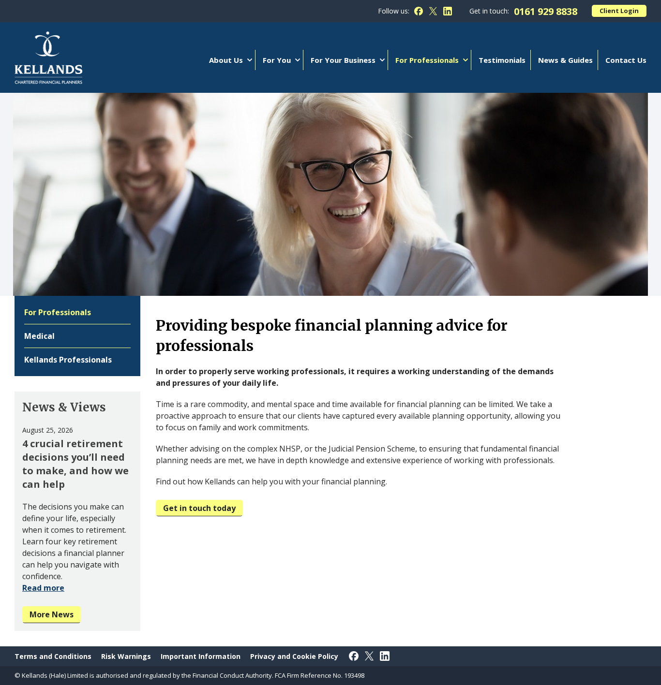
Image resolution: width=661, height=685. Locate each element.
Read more (43, 588)
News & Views (64, 407)
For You (277, 60)
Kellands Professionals (68, 359)
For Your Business (343, 60)
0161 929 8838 (545, 11)
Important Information (200, 656)
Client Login (619, 10)
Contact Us (625, 60)
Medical (39, 336)
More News (52, 614)
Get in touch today (199, 508)
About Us (226, 60)
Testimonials (502, 60)
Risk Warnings (126, 656)
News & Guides (565, 60)
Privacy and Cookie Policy (294, 656)
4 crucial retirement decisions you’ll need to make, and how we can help (75, 464)
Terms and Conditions (53, 656)
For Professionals (427, 60)
